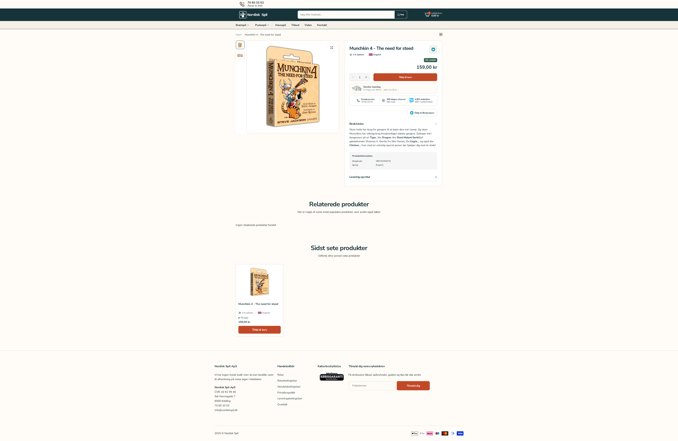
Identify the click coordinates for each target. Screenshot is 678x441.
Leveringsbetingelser (289, 398)
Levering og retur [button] (359, 177)
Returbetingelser (287, 380)
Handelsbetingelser (289, 386)
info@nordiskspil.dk (226, 410)
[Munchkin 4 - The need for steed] (259, 282)
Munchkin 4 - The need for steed (258, 304)
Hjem (239, 34)
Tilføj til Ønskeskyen (424, 112)
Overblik (282, 404)
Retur (280, 375)
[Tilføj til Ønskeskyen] (433, 49)
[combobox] (346, 15)
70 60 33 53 (222, 405)
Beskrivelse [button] (356, 124)
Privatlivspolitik (286, 392)
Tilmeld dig (413, 385)
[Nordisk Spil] (253, 14)
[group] (292, 86)
